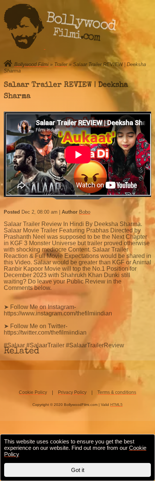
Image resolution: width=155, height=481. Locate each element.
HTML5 (116, 405)
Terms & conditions (116, 392)
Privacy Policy (72, 392)
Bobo (84, 212)
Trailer (60, 64)
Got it (77, 470)
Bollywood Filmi (31, 64)
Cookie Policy (33, 392)
